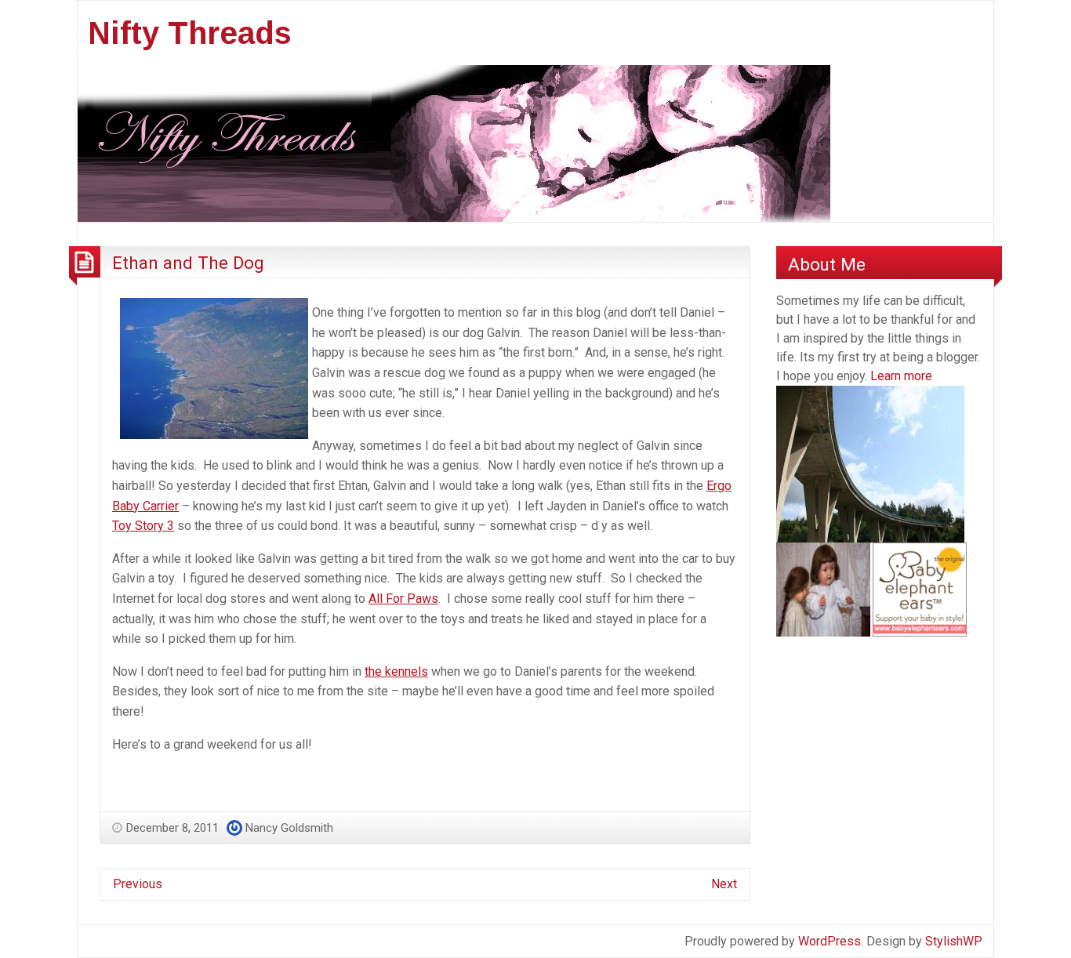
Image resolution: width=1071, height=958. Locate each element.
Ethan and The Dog (188, 262)
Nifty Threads (190, 33)
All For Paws (403, 598)
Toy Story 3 (143, 525)
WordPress (829, 941)
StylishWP (953, 941)
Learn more (901, 375)
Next (724, 883)
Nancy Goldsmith (289, 828)
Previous (137, 883)
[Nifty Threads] (454, 142)
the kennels (396, 671)
